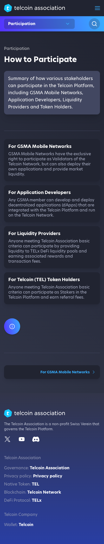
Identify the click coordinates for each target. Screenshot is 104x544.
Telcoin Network (44, 492)
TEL (35, 484)
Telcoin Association (49, 468)
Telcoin (26, 525)
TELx (36, 500)
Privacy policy (47, 476)
